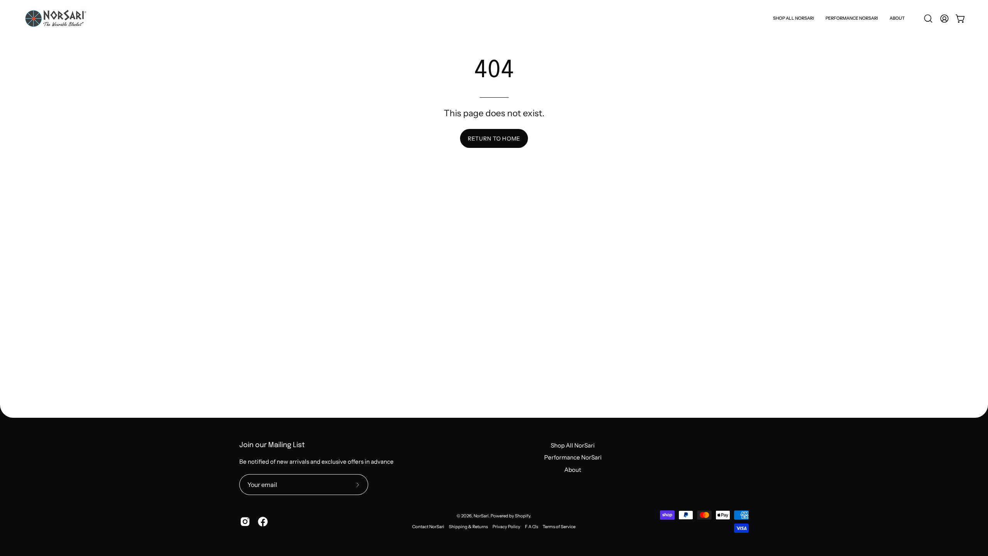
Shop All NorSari (573, 445)
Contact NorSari (428, 526)
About (572, 469)
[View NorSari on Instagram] (245, 521)
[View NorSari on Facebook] (263, 521)
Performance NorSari (573, 457)
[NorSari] (56, 18)
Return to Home (494, 138)
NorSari (481, 516)
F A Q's (531, 526)
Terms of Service (559, 526)
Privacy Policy (506, 526)
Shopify (522, 516)
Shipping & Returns (468, 526)
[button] (897, 18)
